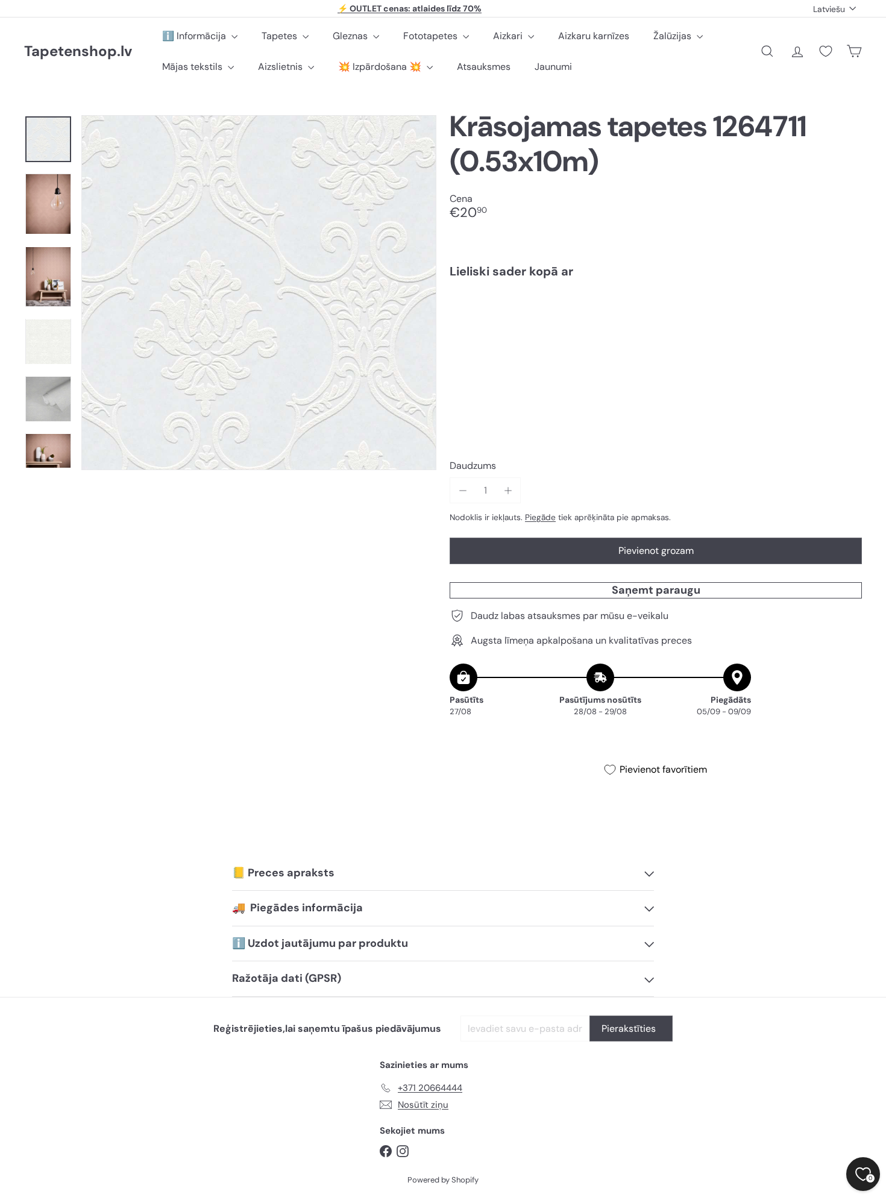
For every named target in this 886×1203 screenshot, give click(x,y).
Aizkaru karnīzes (593, 36)
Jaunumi (553, 66)
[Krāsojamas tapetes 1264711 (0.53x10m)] (655, 329)
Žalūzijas (673, 36)
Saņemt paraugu (656, 590)
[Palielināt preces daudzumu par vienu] (508, 490)
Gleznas (351, 36)
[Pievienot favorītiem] (846, 312)
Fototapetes (431, 36)
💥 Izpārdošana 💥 (381, 66)
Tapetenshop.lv (78, 51)
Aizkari (509, 36)
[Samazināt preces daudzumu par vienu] (463, 490)
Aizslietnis (281, 66)
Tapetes (281, 36)
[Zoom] (259, 293)
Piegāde (540, 517)
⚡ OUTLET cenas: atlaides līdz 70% (410, 8)
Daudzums (473, 465)
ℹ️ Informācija (195, 36)
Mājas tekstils (193, 66)
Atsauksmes (484, 66)
